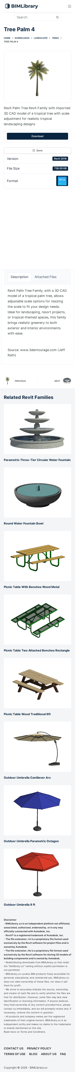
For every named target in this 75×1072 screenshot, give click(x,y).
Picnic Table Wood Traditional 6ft (27, 714)
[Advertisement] (37, 227)
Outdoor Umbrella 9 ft (19, 904)
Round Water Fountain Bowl (23, 523)
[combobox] (34, 17)
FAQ (63, 1054)
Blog (33, 1054)
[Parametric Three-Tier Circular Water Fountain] (37, 429)
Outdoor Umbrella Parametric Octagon (31, 841)
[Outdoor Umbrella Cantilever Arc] (37, 747)
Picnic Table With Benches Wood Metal (31, 587)
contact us (10, 1008)
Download (37, 136)
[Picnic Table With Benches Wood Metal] (37, 556)
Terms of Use (14, 1054)
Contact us (13, 1048)
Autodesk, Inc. (42, 931)
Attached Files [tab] (45, 277)
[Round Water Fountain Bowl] (37, 492)
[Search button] (57, 17)
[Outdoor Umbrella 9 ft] (37, 874)
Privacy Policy (39, 1048)
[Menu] (69, 6)
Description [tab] (19, 277)
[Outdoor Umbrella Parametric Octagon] (37, 810)
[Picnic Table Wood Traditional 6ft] (37, 683)
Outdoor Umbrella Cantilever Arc (27, 777)
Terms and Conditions (32, 1031)
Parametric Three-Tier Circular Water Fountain (37, 460)
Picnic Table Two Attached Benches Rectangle (37, 650)
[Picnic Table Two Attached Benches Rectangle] (37, 619)
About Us (48, 1054)
